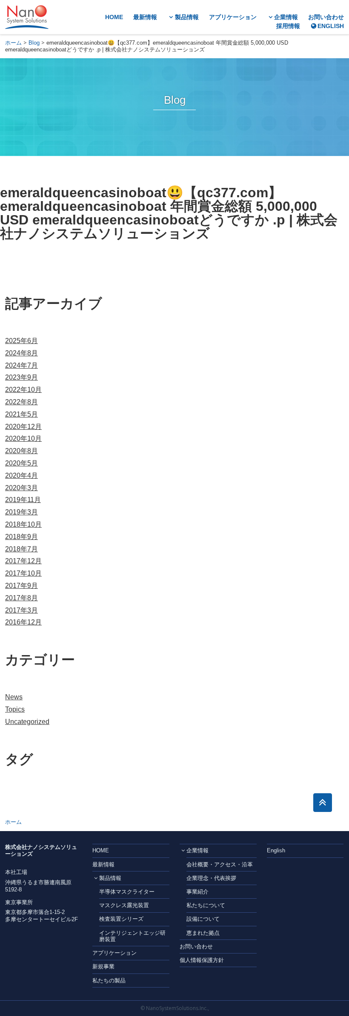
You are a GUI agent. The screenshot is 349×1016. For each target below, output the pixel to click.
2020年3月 (21, 487)
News (14, 697)
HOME (114, 17)
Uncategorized (27, 721)
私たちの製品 (109, 980)
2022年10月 (23, 389)
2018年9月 (21, 536)
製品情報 (187, 17)
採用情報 (288, 26)
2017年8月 (21, 598)
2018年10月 (23, 524)
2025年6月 (21, 340)
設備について (203, 919)
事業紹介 (197, 891)
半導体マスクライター (126, 891)
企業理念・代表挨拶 (211, 878)
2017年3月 (21, 610)
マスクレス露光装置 (124, 905)
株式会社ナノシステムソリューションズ (27, 17)
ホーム (13, 43)
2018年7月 (21, 549)
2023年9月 (21, 377)
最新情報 (145, 17)
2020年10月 (23, 438)
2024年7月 (21, 365)
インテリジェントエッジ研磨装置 (132, 936)
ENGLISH (331, 26)
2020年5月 (21, 463)
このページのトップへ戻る (322, 802)
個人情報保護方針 (202, 960)
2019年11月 (23, 499)
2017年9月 (21, 585)
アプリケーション (233, 17)
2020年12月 (23, 426)
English (276, 850)
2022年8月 (21, 402)
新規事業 (103, 966)
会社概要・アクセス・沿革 (219, 864)
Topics (15, 709)
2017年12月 (23, 561)
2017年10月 (23, 573)
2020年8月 (21, 450)
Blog (34, 43)
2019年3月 (21, 512)
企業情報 (286, 17)
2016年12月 (23, 622)
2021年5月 (21, 414)
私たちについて (205, 905)
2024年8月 (21, 353)
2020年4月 (21, 475)
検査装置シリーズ (121, 919)
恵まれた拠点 (203, 933)
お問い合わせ (326, 17)
